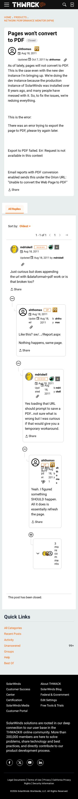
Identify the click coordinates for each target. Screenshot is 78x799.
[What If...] (56, 247)
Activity (9, 639)
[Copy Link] (65, 59)
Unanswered (39, 645)
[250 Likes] (51, 247)
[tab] (14, 209)
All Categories (13, 628)
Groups (9, 651)
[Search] (64, 4)
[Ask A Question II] (37, 49)
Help (7, 657)
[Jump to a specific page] (66, 235)
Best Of (9, 663)
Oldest (24, 226)
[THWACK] (29, 4)
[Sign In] (72, 4)
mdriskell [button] (26, 247)
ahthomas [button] (24, 49)
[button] (12, 51)
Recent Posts (12, 633)
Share (13, 190)
